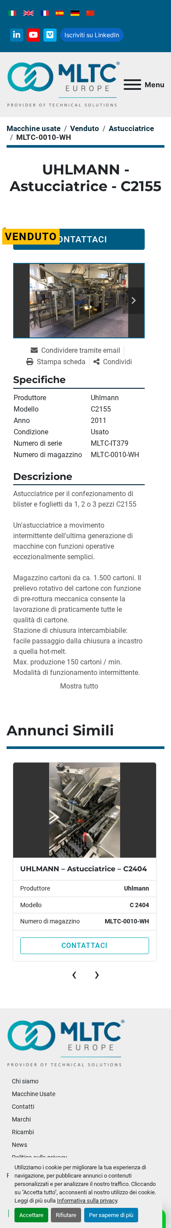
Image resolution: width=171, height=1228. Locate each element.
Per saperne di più (111, 1215)
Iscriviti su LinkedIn (91, 35)
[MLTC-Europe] (66, 1043)
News (19, 1144)
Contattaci (79, 239)
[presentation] (74, 974)
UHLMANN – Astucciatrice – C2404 (83, 869)
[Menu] (132, 84)
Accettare (31, 1215)
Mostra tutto (79, 686)
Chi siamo (25, 1081)
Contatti (23, 1106)
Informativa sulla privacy (87, 1200)
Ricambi (23, 1132)
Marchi (21, 1119)
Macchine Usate (33, 1093)
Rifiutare (66, 1215)
